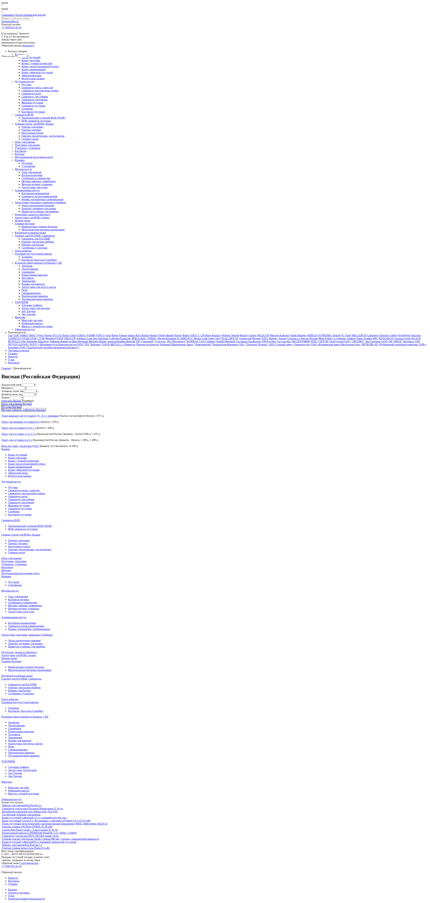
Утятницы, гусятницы (27, 148)
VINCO (100, 335)
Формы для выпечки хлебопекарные (42, 199)
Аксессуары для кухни (35, 187)
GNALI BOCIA (229, 338)
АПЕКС (152, 338)
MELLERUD (359, 335)
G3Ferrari (114, 338)
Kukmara (284, 335)
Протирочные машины (35, 296)
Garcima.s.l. (293, 338)
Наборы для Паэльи (33, 244)
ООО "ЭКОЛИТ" (354, 341)
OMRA (24, 335)
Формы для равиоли (33, 284)
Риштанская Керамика (225, 344)
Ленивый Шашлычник (173, 344)
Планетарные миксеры (35, 275)
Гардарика (242, 341)
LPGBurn (206, 335)
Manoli (169, 335)
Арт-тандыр (284, 341)
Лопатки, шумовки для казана (39, 208)
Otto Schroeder (29, 341)
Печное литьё (22, 220)
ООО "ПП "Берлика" (89, 344)
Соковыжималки (31, 293)
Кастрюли (20, 151)
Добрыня (54, 341)
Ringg (115, 335)
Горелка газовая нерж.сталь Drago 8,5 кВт (26, 848)
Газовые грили (30, 139)
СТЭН (41, 338)
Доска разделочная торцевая (38, 205)
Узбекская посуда (25, 329)
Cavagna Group (402, 338)
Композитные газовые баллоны (40, 226)
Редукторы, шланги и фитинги (32, 214)
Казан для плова (31, 60)
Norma (48, 335)
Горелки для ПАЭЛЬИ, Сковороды (35, 235)
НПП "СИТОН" (320, 341)
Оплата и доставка (18, 892)
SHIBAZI (312, 335)
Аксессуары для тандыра (36, 308)
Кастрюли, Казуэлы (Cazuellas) (39, 259)
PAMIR (91, 335)
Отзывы (12, 353)
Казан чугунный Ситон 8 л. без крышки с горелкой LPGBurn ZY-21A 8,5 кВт (46, 820)
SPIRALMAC (139, 338)
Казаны (19, 54)
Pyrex (40, 335)
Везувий (83, 341)
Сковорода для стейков (35, 96)
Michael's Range (97, 341)
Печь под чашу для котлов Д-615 (20, 446)
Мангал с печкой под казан (37, 326)
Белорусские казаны (33, 78)
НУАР (59, 338)
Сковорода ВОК (24, 114)
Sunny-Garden (364, 338)
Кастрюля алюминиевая (35, 193)
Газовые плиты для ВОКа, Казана (34, 123)
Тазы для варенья (31, 172)
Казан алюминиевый (34, 69)
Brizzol (244, 335)
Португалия (336, 341)
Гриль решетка (23, 250)
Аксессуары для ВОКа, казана (32, 217)
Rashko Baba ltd (126, 341)
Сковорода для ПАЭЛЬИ (36, 238)
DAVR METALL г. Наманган (118, 344)
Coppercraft (245, 338)
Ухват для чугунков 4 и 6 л (17, 440)
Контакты (13, 362)
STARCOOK (29, 338)
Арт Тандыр (29, 311)
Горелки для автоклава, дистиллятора (43, 135)
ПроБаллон (254, 341)
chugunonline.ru (10, 21)
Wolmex (226, 335)
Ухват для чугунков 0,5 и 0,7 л (19, 427)
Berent (153, 335)
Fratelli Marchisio (225, 341)
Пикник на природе (147, 344)
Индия (161, 338)
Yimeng (123, 335)
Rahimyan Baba (69, 341)
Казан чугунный (31, 57)
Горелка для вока (31, 129)
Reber (186, 335)
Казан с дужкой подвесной (37, 63)
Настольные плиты (33, 132)
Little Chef (214, 338)
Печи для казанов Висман (16, 403)
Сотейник (27, 108)
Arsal (108, 335)
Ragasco (216, 335)
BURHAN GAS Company (201, 341)
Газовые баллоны (25, 223)
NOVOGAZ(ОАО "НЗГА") (23, 344)
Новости (13, 356)
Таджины (27, 256)
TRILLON (70, 338)
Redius (145, 335)
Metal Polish (325, 338)
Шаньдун (43, 341)
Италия (313, 338)
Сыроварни (28, 271)
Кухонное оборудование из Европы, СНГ (38, 262)
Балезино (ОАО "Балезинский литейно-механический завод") (43, 347)
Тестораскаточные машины (37, 299)
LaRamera (372, 335)
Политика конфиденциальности (26, 898)
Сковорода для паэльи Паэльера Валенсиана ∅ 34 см (32, 808)
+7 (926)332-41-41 (11, 27)
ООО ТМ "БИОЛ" (391, 341)
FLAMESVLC (185, 338)
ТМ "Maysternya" (176, 341)
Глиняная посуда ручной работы (33, 253)
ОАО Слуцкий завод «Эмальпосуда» (290, 344)
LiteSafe (336, 335)
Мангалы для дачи (32, 320)
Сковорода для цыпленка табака (40, 90)
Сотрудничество (28, 863)
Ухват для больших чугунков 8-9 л (21, 421)
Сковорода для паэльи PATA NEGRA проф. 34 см (30, 835)
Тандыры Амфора (32, 305)
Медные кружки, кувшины (37, 184)
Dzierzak (384, 335)
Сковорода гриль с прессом (37, 87)
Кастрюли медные (32, 175)
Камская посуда (67, 344)
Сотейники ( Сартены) (35, 247)
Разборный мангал (32, 323)
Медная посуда (23, 169)
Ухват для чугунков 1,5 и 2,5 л (19, 434)
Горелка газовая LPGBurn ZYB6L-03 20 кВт (27, 826)
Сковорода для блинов (34, 99)
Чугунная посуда (24, 81)
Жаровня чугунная (32, 102)
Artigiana (81, 338)
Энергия (112, 341)
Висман (256, 338)
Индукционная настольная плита (34, 157)
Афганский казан (31, 75)
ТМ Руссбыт (269, 341)
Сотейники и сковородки (36, 178)
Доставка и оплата (18, 350)
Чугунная (27, 163)
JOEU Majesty (269, 338)
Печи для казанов (25, 142)
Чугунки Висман (11, 406)
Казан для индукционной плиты (40, 66)
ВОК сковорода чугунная (36, 120)
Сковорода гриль (31, 93)
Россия (305, 338)
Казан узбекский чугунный (37, 72)
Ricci (139, 335)
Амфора (351, 338)
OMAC (32, 335)
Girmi (73, 335)
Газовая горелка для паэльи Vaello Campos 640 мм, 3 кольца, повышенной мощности (50, 839)
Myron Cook (201, 338)
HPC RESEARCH (383, 338)
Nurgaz (178, 335)
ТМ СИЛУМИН (300, 341)
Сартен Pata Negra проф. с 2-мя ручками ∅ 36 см (30, 829)
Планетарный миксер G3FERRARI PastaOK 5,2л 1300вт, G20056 (39, 832)
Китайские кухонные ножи (30, 232)
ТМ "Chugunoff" (145, 341)
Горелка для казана (32, 126)
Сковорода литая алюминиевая (39, 196)
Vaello (293, 335)
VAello (161, 335)
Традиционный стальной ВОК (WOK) (44, 117)
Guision (252, 335)
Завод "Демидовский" (199, 344)
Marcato (274, 335)
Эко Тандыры (373, 341)
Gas (10, 335)
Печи (25, 290)
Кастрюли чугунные (33, 111)
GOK (16, 335)
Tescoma (416, 335)
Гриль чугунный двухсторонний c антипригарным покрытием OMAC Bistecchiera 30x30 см (54, 823)
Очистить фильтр (11, 400)
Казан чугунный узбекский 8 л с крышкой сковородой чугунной (39, 842)
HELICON (263, 335)
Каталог (12, 889)
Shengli (235, 335)
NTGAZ (57, 335)
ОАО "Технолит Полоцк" (254, 344)
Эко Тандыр (28, 314)
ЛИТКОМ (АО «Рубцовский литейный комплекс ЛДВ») (393, 344)
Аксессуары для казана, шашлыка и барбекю (40, 202)
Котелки (19, 154)
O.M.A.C (195, 335)
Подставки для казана (27, 145)
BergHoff (51, 338)
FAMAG (81, 335)
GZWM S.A (14, 338)
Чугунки (26, 84)
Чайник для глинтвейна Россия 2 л (22, 805)
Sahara (131, 335)
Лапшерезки (29, 281)
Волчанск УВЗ (411, 341)
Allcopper (103, 338)
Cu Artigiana (339, 338)
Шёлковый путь (48, 344)
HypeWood (404, 335)
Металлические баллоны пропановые (43, 229)
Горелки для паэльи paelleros (38, 241)
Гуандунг (160, 341)
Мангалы (20, 317)
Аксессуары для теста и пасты (39, 287)
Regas (65, 335)
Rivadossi (171, 338)
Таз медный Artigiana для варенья (21, 814)
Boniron (301, 335)
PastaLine (125, 338)
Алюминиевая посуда (27, 190)
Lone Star (92, 338)
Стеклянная (28, 166)
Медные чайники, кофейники (39, 181)
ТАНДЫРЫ (21, 302)
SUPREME (324, 335)
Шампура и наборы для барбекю (40, 211)
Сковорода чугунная (33, 105)
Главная (5, 368)
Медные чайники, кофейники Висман (23, 409)
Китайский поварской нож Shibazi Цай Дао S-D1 (30, 811)
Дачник (282, 338)
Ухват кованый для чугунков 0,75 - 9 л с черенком (30, 415)
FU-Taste (346, 335)
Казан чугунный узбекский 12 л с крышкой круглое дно (34, 817)
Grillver (393, 335)
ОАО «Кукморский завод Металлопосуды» (335, 344)
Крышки (20, 160)
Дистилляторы (30, 268)
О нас (11, 359)
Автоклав (27, 265)
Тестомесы (28, 278)
